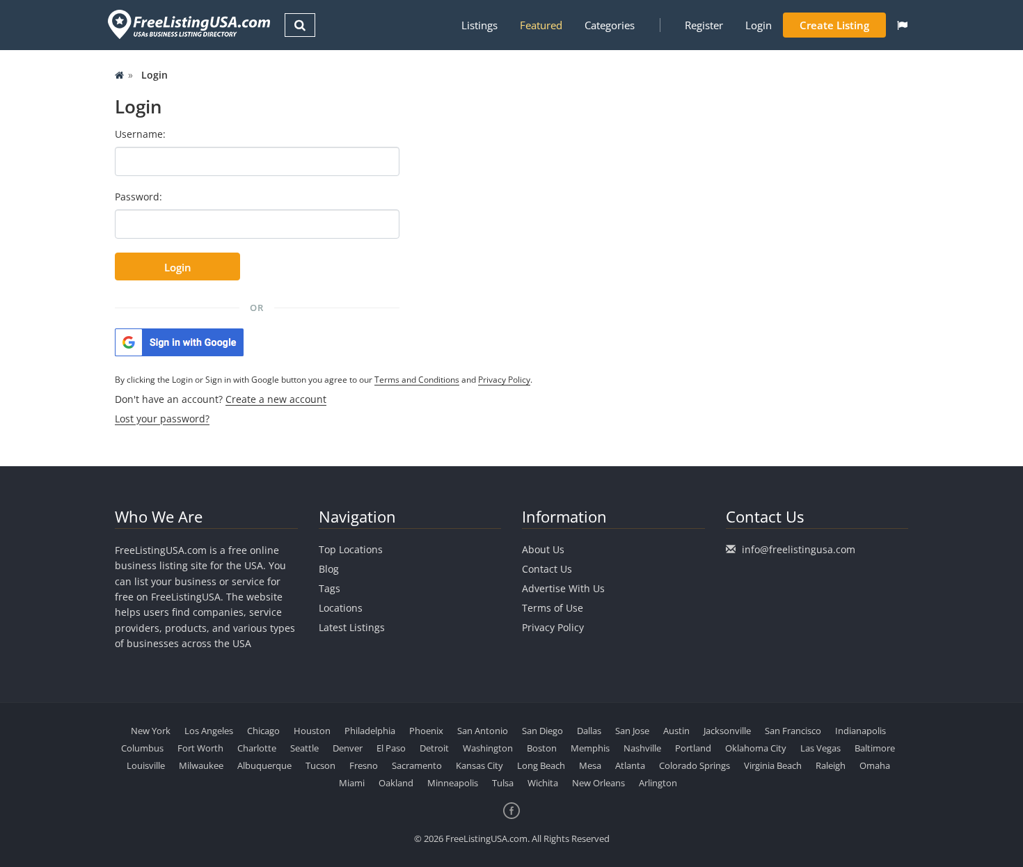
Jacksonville (727, 730)
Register (704, 25)
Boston (542, 748)
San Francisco (793, 730)
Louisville (146, 765)
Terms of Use (552, 607)
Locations (341, 607)
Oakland (396, 783)
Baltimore (875, 748)
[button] (902, 25)
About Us (543, 549)
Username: (140, 134)
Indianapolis (860, 730)
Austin (676, 730)
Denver (348, 748)
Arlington (658, 783)
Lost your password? (162, 418)
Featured (541, 25)
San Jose (632, 730)
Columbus (142, 748)
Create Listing (834, 25)
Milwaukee (201, 765)
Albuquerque (264, 765)
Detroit (434, 748)
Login (758, 25)
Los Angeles (208, 730)
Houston (312, 730)
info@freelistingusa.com (798, 549)
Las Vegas (820, 748)
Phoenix (426, 730)
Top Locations (351, 549)
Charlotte (256, 748)
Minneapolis (452, 783)
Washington (488, 748)
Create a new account (275, 399)
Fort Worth (200, 748)
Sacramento (417, 765)
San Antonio (482, 730)
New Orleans (598, 783)
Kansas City (479, 765)
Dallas (589, 730)
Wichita (543, 783)
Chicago (263, 730)
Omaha (874, 765)
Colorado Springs (694, 765)
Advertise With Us (563, 588)
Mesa (590, 765)
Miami (352, 783)
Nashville (642, 748)
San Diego (542, 730)
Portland (693, 748)
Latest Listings (352, 627)
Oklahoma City (755, 748)
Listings (479, 25)
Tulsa (503, 783)
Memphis (590, 748)
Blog (329, 568)
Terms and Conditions (416, 379)
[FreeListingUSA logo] (187, 24)
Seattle (304, 748)
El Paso (391, 748)
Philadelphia (369, 730)
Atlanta (630, 765)
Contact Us (547, 568)
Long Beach (541, 765)
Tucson (320, 765)
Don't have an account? (220, 399)
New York (150, 730)
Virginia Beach (773, 765)
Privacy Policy (504, 379)
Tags (329, 588)
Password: (138, 196)
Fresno (363, 765)
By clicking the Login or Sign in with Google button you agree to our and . (323, 379)
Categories (610, 25)
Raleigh (831, 765)
